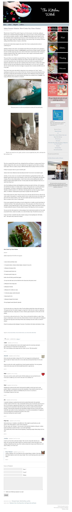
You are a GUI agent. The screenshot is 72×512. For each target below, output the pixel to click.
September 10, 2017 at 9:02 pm (15, 420)
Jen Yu (67, 506)
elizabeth (6, 356)
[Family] (58, 58)
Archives (22, 25)
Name (24, 469)
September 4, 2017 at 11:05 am (14, 355)
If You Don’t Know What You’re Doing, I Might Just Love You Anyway (58, 143)
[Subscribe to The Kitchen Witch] (63, 30)
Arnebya (6, 438)
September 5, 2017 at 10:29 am (12, 399)
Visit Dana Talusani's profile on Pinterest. (55, 158)
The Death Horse (58, 147)
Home (5, 25)
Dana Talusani (8, 452)
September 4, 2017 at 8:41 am (13, 342)
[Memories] (58, 68)
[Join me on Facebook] (53, 28)
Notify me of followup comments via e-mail (14, 491)
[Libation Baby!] (58, 47)
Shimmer (58, 145)
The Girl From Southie (58, 149)
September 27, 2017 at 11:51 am (18, 451)
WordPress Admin (65, 509)
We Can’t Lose (58, 138)
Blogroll (16, 25)
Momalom (66, 507)
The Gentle (58, 140)
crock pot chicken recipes (20, 332)
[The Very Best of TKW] (58, 78)
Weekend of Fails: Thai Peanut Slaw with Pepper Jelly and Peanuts (23, 503)
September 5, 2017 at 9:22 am (12, 385)
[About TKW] (58, 90)
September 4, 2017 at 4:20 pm (12, 373)
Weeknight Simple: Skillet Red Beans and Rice (21, 501)
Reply (5, 351)
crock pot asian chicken (11, 332)
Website (24, 475)
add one (18, 339)
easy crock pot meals (28, 332)
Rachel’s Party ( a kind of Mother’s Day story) (58, 135)
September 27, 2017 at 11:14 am (14, 438)
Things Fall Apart (58, 131)
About (10, 25)
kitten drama (34, 332)
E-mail (25, 472)
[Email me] (53, 30)
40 (57, 133)
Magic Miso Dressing (58, 137)
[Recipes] (58, 37)
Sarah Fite (62, 507)
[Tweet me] (63, 28)
